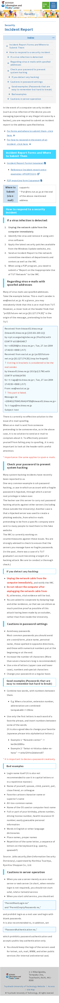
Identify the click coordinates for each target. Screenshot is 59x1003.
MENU (53, 3)
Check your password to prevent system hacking (28, 71)
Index (30, 37)
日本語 (45, 5)
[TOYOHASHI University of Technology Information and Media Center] (15, 6)
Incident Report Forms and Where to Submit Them (29, 46)
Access (51, 986)
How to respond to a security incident (29, 52)
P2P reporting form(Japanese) (23, 180)
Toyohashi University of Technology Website (24, 986)
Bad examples (19, 94)
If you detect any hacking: (25, 76)
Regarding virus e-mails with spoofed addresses (30, 63)
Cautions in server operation (25, 98)
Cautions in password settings (26, 81)
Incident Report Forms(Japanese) (25, 162)
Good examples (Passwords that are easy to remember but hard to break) (32, 88)
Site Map (31, 989)
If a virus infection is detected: (26, 56)
